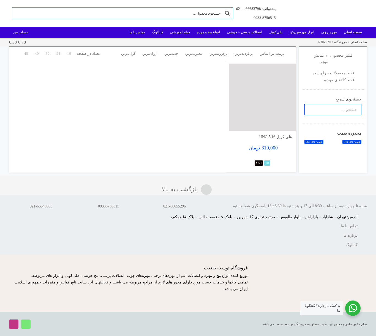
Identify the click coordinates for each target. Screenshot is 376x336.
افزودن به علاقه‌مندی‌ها (238, 122)
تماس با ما (349, 226)
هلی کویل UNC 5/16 (275, 137)
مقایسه (280, 124)
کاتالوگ (352, 245)
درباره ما (351, 235)
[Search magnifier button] (227, 13)
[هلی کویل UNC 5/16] (262, 97)
